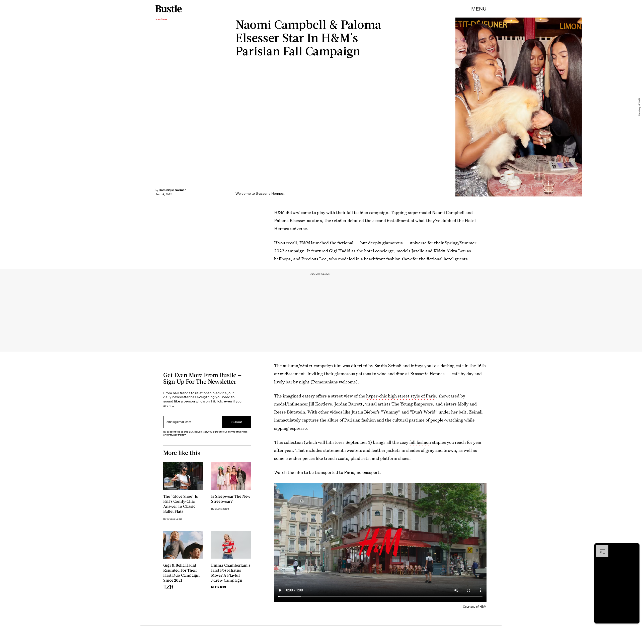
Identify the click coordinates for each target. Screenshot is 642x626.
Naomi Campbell (448, 212)
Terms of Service (238, 431)
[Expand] (600, 548)
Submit (236, 422)
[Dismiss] (634, 548)
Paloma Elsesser (290, 220)
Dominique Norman (172, 190)
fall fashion (420, 442)
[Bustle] (168, 9)
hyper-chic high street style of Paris (401, 396)
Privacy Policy (177, 434)
